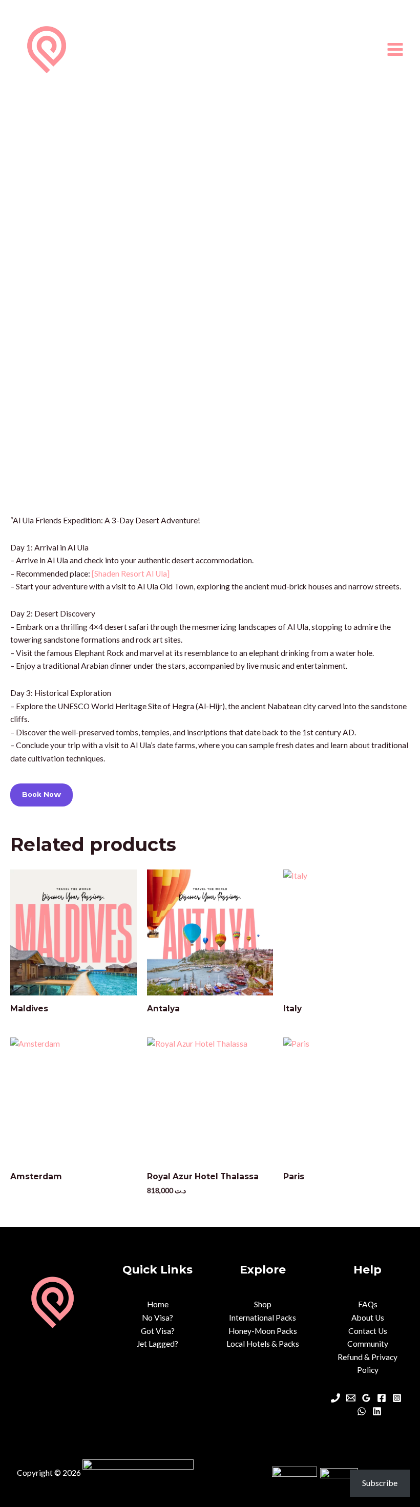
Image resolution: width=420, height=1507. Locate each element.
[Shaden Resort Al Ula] (131, 573)
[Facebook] (381, 1398)
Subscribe (379, 1483)
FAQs (367, 1304)
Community (367, 1343)
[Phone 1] (335, 1398)
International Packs (262, 1317)
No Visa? (157, 1317)
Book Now (41, 794)
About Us (367, 1317)
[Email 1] (350, 1398)
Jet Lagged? (157, 1343)
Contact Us (367, 1330)
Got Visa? (158, 1330)
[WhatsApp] (361, 1411)
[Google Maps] (366, 1398)
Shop (262, 1304)
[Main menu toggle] (395, 49)
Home (158, 1304)
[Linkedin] (377, 1411)
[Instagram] (397, 1398)
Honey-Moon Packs (262, 1330)
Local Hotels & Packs (262, 1343)
